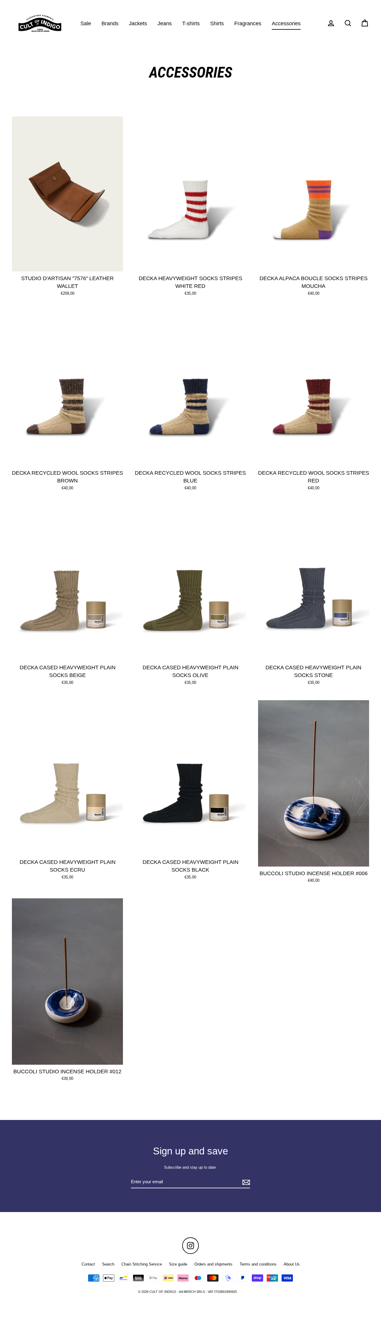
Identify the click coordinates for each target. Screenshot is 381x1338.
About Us (292, 1264)
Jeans (164, 23)
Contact (88, 1264)
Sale (85, 23)
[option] (67, 194)
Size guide (178, 1264)
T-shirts (191, 23)
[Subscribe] (245, 1182)
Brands (110, 23)
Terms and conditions (258, 1264)
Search (108, 1264)
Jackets (138, 23)
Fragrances (247, 23)
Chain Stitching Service (141, 1264)
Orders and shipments (213, 1264)
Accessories (286, 23)
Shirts (217, 23)
